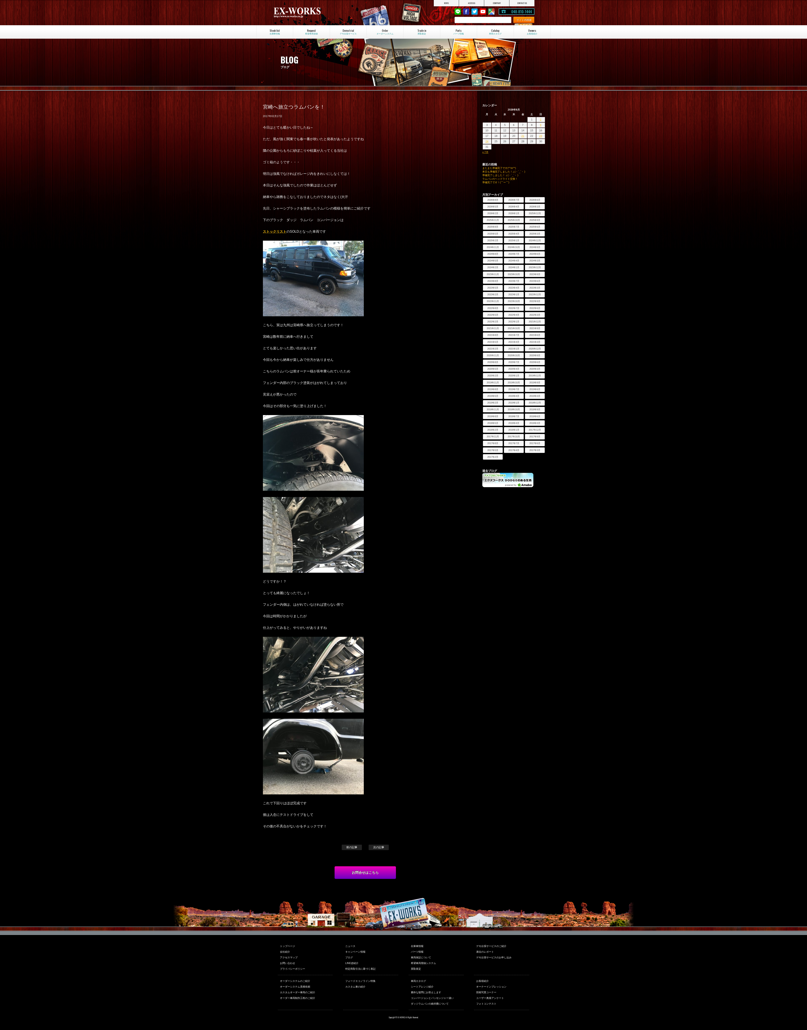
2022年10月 (514, 301)
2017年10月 (514, 436)
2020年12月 (535, 348)
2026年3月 (534, 206)
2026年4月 (513, 206)
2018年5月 (492, 423)
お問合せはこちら (365, 872)
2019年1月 (513, 402)
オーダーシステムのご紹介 (295, 981)
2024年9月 (534, 247)
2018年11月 (493, 409)
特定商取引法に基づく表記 (360, 968)
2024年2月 (492, 267)
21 (522, 136)
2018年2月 (492, 430)
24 (486, 141)
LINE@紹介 (352, 963)
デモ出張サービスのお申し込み (494, 957)
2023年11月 (493, 274)
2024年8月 (492, 254)
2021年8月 (492, 335)
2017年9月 (534, 436)
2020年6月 (534, 362)
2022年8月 (492, 308)
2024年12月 (535, 240)
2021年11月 (493, 328)
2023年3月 (534, 287)
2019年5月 (492, 396)
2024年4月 (513, 260)
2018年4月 (513, 423)
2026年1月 (513, 213)
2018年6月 (534, 416)
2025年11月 (493, 220)
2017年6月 (534, 443)
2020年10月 (514, 355)
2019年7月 (513, 389)
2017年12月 (535, 430)
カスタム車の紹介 (355, 986)
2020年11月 (493, 355)
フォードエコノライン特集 (360, 981)
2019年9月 (534, 382)
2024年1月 (513, 267)
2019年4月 (513, 396)
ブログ (349, 957)
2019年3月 (534, 396)
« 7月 (485, 152)
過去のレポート (485, 951)
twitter (474, 11)
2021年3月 (534, 342)
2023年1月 (513, 294)
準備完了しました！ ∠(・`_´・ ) (500, 175)
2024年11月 (493, 247)
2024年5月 (492, 260)
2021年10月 (514, 328)
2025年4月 (513, 233)
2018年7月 (513, 416)
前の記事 (351, 847)
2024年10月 (514, 247)
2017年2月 (492, 457)
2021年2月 (492, 348)
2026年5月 (492, 206)
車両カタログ (418, 981)
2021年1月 (513, 348)
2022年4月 (513, 315)
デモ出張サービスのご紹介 (491, 946)
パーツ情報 (417, 951)
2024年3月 (534, 260)
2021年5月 (492, 342)
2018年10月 (514, 409)
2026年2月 (492, 213)
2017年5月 (492, 450)
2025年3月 (534, 233)
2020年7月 (513, 362)
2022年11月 (493, 301)
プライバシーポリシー (292, 968)
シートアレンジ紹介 (422, 986)
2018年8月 (492, 416)
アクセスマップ (289, 957)
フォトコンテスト (486, 1003)
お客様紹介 (482, 981)
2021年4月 (513, 342)
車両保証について (421, 957)
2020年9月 (534, 355)
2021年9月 (534, 328)
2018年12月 (535, 402)
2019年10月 (514, 382)
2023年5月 (492, 287)
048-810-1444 (521, 11)
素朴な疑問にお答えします (426, 992)
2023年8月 (492, 281)
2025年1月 (513, 240)
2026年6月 (534, 200)
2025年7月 (513, 227)
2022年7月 (513, 308)
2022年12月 (535, 294)
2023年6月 (534, 281)
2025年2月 (492, 240)
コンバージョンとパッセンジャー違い (432, 998)
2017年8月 (492, 443)
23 (540, 136)
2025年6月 (534, 227)
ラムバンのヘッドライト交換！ (500, 178)
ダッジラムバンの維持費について (430, 1003)
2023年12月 (535, 267)
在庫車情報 (417, 946)
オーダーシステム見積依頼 (295, 986)
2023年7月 (513, 281)
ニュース (350, 946)
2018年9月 (534, 409)
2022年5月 (492, 315)
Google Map (491, 11)
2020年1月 (513, 375)
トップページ (287, 946)
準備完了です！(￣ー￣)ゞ (497, 182)
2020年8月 (492, 362)
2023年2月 (492, 294)
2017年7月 (513, 443)
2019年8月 (492, 389)
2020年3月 (534, 369)
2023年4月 (513, 287)
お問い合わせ (287, 963)
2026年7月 (513, 200)
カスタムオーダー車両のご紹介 (297, 992)
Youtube (483, 11)
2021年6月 (534, 335)
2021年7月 (513, 335)
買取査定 (416, 968)
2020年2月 (492, 375)
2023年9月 (534, 274)
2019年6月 (534, 389)
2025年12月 (535, 213)
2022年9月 (534, 301)
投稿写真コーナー (486, 992)
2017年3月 (534, 450)
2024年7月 (513, 254)
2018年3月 (534, 423)
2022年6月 (534, 308)
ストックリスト (274, 231)
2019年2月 (492, 402)
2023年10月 (514, 274)
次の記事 (378, 847)
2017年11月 (493, 436)
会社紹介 (285, 951)
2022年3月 (534, 315)
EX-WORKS (312, 12)
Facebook (466, 11)
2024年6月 (534, 254)
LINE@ (458, 11)
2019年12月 (535, 375)
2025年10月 (514, 220)
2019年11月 (493, 382)
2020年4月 (513, 369)
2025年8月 (492, 227)
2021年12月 (535, 321)
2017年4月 (513, 450)
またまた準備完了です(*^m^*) (499, 168)
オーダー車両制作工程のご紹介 (297, 998)
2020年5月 (492, 369)
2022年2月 (492, 321)
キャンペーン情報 (355, 951)
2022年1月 (513, 321)
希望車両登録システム (423, 963)
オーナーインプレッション (491, 986)
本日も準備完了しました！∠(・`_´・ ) (503, 171)
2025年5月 (492, 233)
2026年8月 (492, 200)
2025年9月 (534, 220)
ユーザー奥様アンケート (490, 998)
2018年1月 (513, 430)
